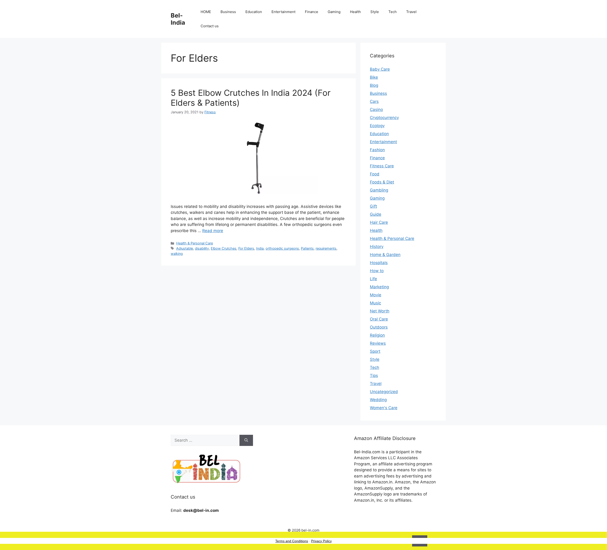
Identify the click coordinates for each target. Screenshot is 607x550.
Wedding (378, 399)
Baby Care (380, 69)
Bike (374, 77)
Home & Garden (385, 254)
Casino (376, 109)
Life (373, 278)
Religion (377, 335)
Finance (311, 11)
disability (202, 248)
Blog (374, 85)
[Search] (246, 440)
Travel (411, 11)
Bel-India (178, 19)
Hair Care (379, 222)
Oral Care (379, 319)
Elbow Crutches (223, 248)
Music (375, 303)
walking (177, 254)
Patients (307, 248)
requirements (326, 248)
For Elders (246, 248)
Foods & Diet (382, 182)
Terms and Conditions (291, 541)
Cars (374, 101)
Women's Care (383, 407)
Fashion (377, 149)
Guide (375, 214)
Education (253, 11)
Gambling (379, 190)
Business (228, 11)
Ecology (377, 125)
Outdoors (379, 327)
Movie (375, 295)
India (260, 248)
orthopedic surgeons (282, 248)
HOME (206, 11)
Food (374, 174)
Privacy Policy (321, 541)
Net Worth (379, 311)
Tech (392, 11)
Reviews (378, 343)
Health (355, 11)
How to (377, 270)
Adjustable (184, 248)
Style (374, 11)
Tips (374, 375)
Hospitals (379, 262)
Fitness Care (382, 166)
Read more (212, 230)
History (376, 246)
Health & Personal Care (194, 243)
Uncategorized (384, 391)
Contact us (210, 26)
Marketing (379, 286)
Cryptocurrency (384, 117)
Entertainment (283, 11)
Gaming (334, 11)
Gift (373, 206)
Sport (375, 351)
